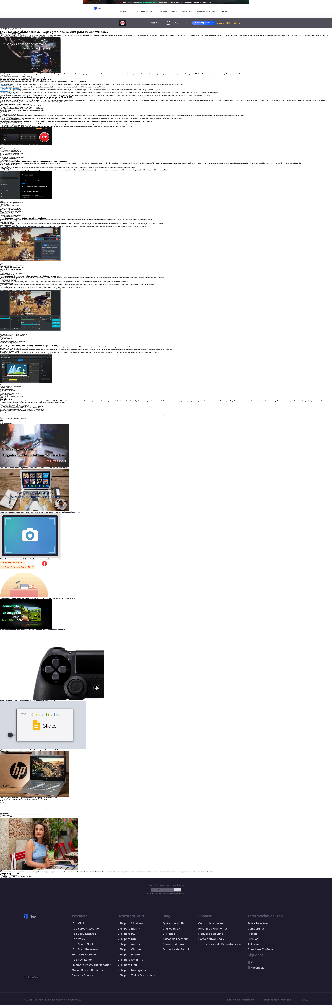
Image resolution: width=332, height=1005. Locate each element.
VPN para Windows (130, 923)
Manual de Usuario (210, 933)
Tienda (224, 11)
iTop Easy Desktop (84, 933)
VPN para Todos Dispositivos (136, 975)
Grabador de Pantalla (177, 949)
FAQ (187, 23)
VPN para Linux (127, 965)
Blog (7, 30)
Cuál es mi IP (171, 928)
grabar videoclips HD (203, 92)
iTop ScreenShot (82, 944)
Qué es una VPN (173, 923)
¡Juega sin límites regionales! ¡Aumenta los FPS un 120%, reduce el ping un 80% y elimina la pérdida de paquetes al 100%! (167, 2)
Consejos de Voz (173, 944)
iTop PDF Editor (82, 959)
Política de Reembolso (240, 999)
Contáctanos (256, 928)
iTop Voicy (78, 939)
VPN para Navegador (131, 970)
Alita (1, 34)
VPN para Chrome (129, 949)
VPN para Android (129, 944)
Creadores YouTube (260, 949)
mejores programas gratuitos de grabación (169, 74)
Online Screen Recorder (87, 970)
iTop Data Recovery (85, 949)
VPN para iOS (126, 939)
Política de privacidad (277, 999)
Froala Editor (169, 415)
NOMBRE (3, 801)
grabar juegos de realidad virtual (151, 224)
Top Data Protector (84, 954)
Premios (253, 939)
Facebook (118, 121)
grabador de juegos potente (274, 35)
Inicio (2, 30)
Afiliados (253, 944)
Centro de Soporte (210, 923)
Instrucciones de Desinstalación (219, 944)
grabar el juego (111, 84)
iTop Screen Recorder (86, 928)
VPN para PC (126, 933)
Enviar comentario (6, 815)
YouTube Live (76, 287)
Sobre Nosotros (258, 923)
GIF (131, 127)
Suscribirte (177, 890)
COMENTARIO (5, 814)
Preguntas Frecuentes (212, 928)
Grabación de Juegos (17, 30)
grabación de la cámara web (94, 90)
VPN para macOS (129, 928)
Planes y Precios (82, 975)
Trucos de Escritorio (176, 939)
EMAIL (2, 802)
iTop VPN (78, 923)
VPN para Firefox (128, 954)
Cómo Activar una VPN (213, 939)
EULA (304, 999)
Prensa (252, 933)
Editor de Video (168, 22)
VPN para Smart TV (130, 959)
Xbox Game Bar (82, 163)
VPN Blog (169, 933)
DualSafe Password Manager (91, 965)
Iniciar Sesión (205, 11)
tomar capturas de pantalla (129, 163)
